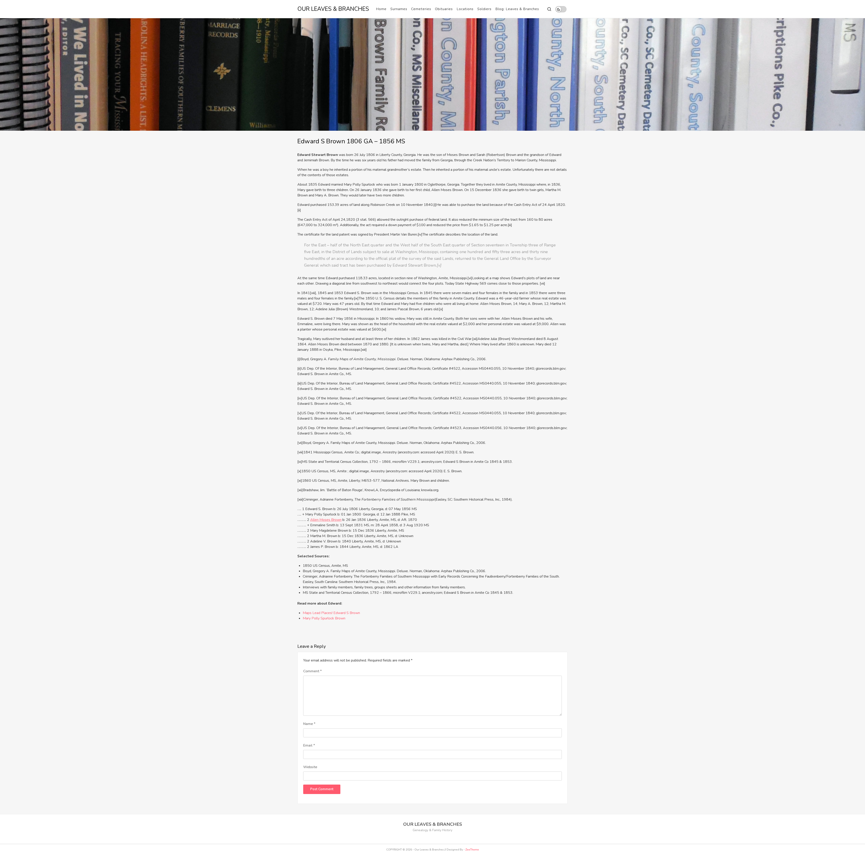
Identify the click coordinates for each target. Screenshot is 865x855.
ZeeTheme (472, 849)
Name (309, 723)
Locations (465, 9)
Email (309, 745)
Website (310, 767)
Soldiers (484, 9)
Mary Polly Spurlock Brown (324, 618)
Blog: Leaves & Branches (517, 9)
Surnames (398, 9)
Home (381, 9)
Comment (312, 671)
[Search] (549, 9)
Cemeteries (421, 9)
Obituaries (444, 9)
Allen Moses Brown (325, 519)
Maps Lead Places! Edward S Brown (331, 612)
